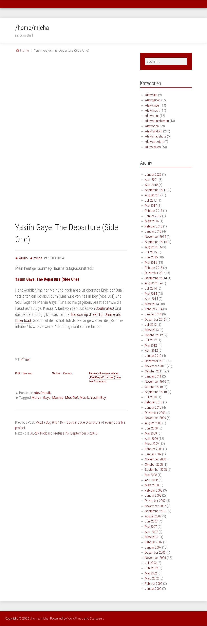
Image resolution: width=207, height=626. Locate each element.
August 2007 (153, 516)
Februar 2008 (153, 490)
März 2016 (152, 221)
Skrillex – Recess (62, 373)
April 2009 (151, 439)
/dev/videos (153, 147)
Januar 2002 (153, 589)
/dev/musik (42, 392)
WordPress (75, 618)
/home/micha (32, 28)
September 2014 (156, 278)
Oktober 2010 (154, 387)
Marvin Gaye (41, 397)
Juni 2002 (151, 568)
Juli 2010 (151, 397)
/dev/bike (151, 95)
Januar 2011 (153, 376)
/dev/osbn (152, 126)
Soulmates (104, 308)
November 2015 (155, 237)
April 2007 (151, 532)
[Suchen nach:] (166, 61)
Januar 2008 (153, 495)
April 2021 (151, 180)
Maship (57, 397)
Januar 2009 (153, 454)
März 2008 (152, 485)
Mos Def (71, 397)
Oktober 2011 (154, 371)
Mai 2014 (151, 294)
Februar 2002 (153, 584)
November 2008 (155, 459)
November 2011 (155, 366)
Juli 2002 (151, 563)
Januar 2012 (153, 356)
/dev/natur (152, 116)
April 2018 (151, 185)
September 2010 (156, 392)
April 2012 (151, 350)
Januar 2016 (153, 231)
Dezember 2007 (155, 501)
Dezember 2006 (155, 552)
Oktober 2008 (154, 464)
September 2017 (156, 190)
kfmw (25, 359)
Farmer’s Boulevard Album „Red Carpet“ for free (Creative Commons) (105, 377)
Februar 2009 (153, 449)
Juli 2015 (151, 252)
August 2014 (153, 283)
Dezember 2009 (155, 413)
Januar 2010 (153, 407)
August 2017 (153, 195)
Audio (23, 258)
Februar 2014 (153, 309)
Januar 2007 (153, 547)
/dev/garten (153, 100)
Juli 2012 (151, 340)
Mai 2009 (151, 433)
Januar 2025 (153, 174)
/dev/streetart (154, 142)
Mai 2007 (151, 526)
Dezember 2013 (155, 319)
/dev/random (153, 131)
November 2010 (155, 382)
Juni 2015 (151, 257)
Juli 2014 (151, 288)
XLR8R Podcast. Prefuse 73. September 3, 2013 (63, 433)
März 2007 (152, 537)
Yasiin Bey (98, 397)
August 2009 (153, 423)
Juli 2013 (151, 325)
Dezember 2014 (155, 273)
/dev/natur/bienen (157, 121)
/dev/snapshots (155, 136)
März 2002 (152, 578)
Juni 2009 (151, 428)
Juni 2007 (151, 521)
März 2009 (152, 444)
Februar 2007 (153, 542)
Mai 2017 (151, 205)
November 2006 (155, 558)
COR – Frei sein (23, 373)
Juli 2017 (151, 200)
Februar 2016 (153, 226)
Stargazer (96, 618)
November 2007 (155, 506)
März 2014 (152, 304)
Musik (84, 397)
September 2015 (156, 242)
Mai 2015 (151, 262)
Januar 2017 (153, 216)
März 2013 (152, 330)
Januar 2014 (153, 314)
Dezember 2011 (155, 361)
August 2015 (153, 247)
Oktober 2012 (154, 335)
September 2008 (156, 469)
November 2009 (155, 418)
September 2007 (156, 511)
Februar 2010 (153, 402)
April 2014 (151, 299)
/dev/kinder (152, 105)
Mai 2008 (151, 475)
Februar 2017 (153, 211)
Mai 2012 (151, 345)
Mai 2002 (151, 573)
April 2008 (151, 480)
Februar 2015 (153, 268)
